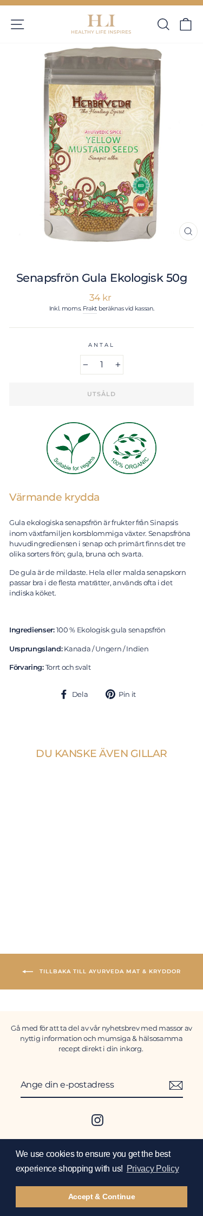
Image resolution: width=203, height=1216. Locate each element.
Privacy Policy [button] (153, 1168)
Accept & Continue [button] (101, 1196)
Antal (101, 345)
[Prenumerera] (176, 1085)
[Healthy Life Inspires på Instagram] (97, 1120)
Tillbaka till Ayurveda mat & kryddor (109, 970)
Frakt (90, 308)
